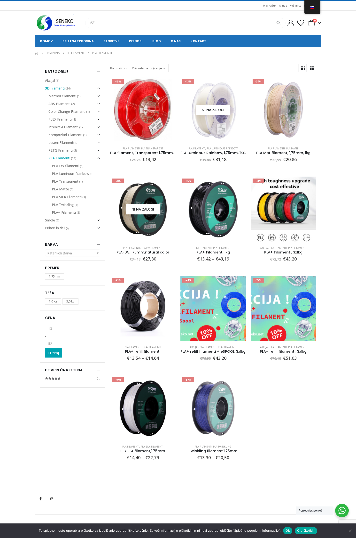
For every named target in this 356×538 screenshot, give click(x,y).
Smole (50, 220)
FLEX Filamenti (60, 119)
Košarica (296, 5)
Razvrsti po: (118, 68)
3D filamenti (55, 88)
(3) (72, 378)
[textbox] (72, 253)
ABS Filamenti (59, 103)
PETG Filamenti (60, 150)
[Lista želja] (300, 23)
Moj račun (270, 5)
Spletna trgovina (77, 41)
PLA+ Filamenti (222, 248)
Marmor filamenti (62, 96)
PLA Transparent (152, 148)
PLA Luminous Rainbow (222, 148)
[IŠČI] (278, 23)
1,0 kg (53, 301)
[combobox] (72, 253)
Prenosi (135, 41)
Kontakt (198, 41)
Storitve (111, 41)
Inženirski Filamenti (63, 127)
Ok (288, 530)
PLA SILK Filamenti (152, 446)
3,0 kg (70, 301)
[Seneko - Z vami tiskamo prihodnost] (57, 23)
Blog (156, 41)
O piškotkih (306, 530)
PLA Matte (292, 148)
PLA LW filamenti (152, 248)
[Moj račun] (290, 23)
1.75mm (54, 276)
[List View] (312, 68)
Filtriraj (53, 353)
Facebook (40, 499)
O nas (283, 5)
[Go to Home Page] (37, 53)
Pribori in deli (55, 228)
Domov (46, 41)
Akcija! (264, 248)
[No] (350, 530)
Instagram (52, 499)
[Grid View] (303, 68)
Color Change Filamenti (66, 111)
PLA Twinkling (222, 446)
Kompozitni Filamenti (65, 134)
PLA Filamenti (131, 148)
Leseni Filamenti (61, 142)
